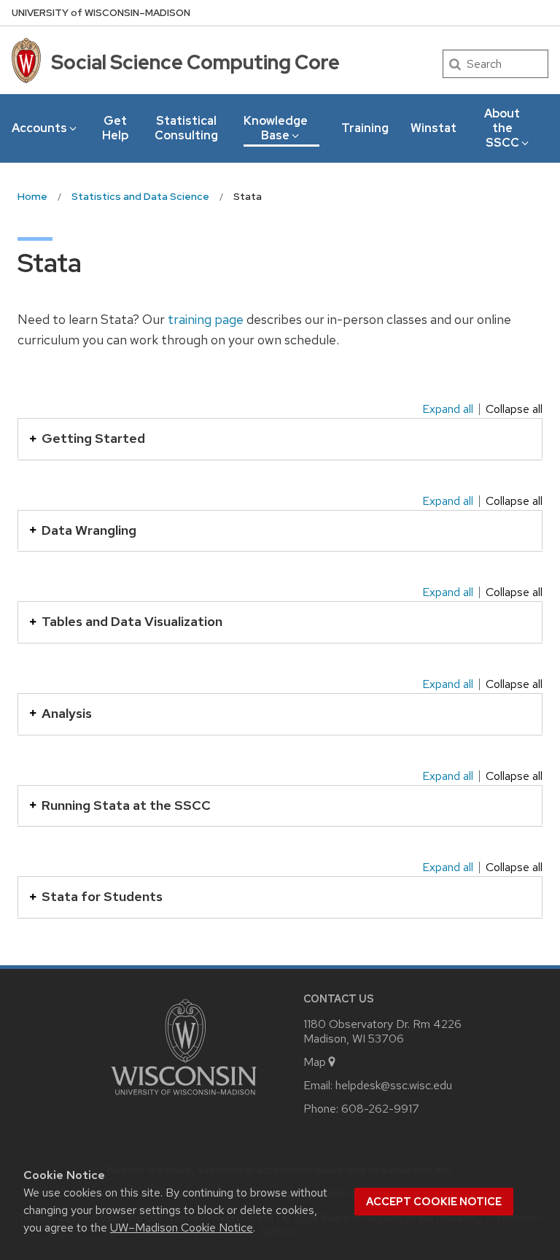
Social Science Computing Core (195, 62)
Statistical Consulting (186, 128)
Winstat (433, 128)
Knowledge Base (276, 128)
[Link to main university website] (184, 1097)
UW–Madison (101, 13)
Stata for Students (102, 896)
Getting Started (93, 438)
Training (365, 128)
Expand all (447, 409)
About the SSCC (502, 128)
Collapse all (514, 409)
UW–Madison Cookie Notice (181, 1227)
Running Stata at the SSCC (126, 805)
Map (314, 1062)
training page (206, 319)
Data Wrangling (89, 530)
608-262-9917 (380, 1108)
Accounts (39, 128)
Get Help (115, 128)
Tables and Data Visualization (132, 621)
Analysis (67, 713)
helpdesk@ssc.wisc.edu (393, 1085)
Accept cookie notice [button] (434, 1201)
